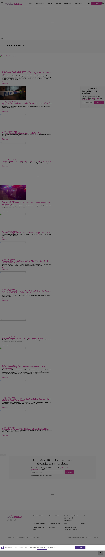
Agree (80, 547)
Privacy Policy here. (42, 549)
